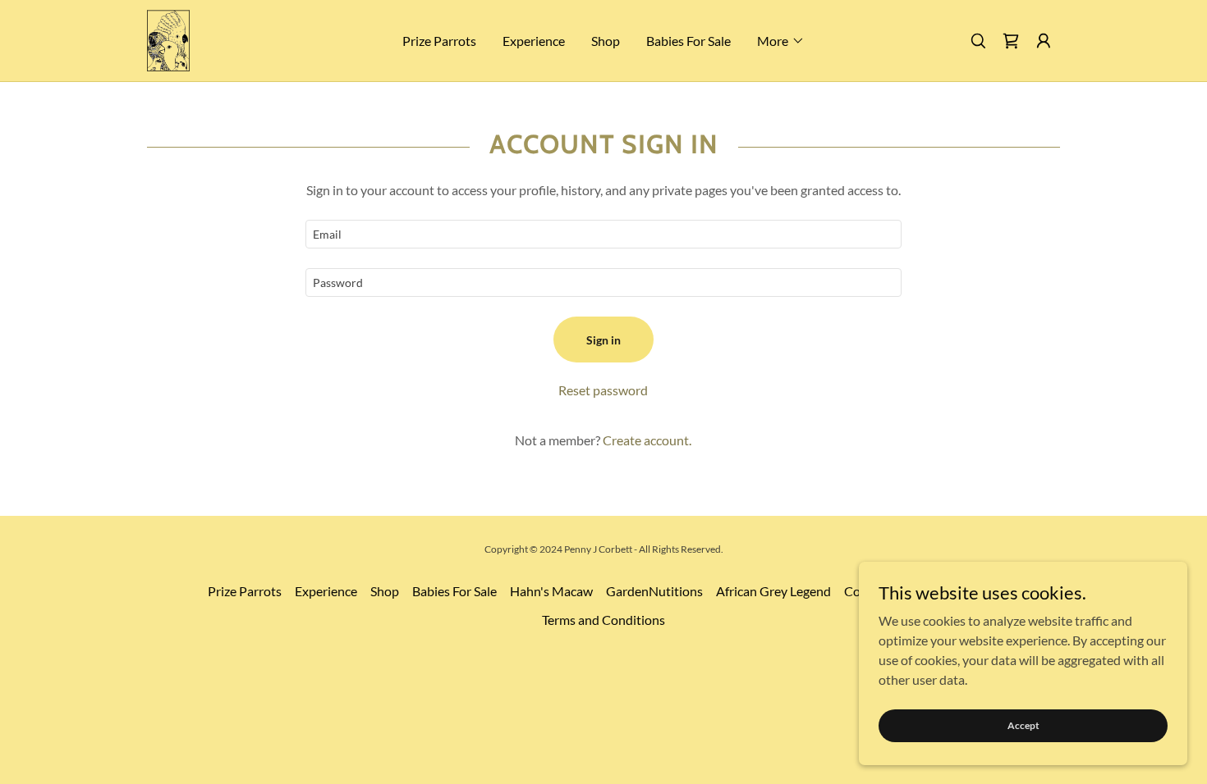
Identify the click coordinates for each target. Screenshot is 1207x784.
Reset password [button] (603, 390)
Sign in (603, 340)
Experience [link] (534, 40)
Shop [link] (605, 40)
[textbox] (603, 234)
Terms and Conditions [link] (603, 619)
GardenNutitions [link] (654, 591)
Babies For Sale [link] (688, 40)
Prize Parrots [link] (439, 40)
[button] (781, 41)
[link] (168, 39)
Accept (1023, 725)
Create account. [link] (647, 440)
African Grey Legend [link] (773, 591)
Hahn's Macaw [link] (551, 591)
